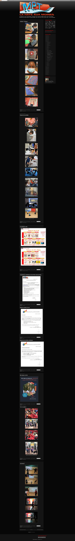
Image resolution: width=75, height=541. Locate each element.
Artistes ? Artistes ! (24, 21)
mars (47, 63)
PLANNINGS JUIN (23, 226)
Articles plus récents (23, 529)
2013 (47, 74)
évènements (23, 305)
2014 (47, 73)
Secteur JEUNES (47, 26)
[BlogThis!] (37, 221)
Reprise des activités (24, 115)
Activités (23, 222)
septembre (48, 45)
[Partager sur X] (38, 221)
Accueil (31, 529)
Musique (25, 222)
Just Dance (22, 463)
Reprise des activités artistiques (26, 340)
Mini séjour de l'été (24, 375)
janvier (48, 65)
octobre (48, 44)
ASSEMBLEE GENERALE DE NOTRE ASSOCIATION (30, 274)
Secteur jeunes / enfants (25, 270)
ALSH (52, 21)
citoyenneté (46, 22)
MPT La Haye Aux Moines (48, 31)
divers (52, 22)
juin (47, 48)
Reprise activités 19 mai (25, 307)
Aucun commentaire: (33, 221)
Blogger (41, 539)
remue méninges (52, 24)
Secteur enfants (24, 459)
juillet (47, 47)
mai (47, 49)
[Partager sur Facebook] (39, 221)
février (48, 64)
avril (47, 62)
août (47, 46)
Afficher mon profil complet (48, 82)
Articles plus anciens (40, 529)
